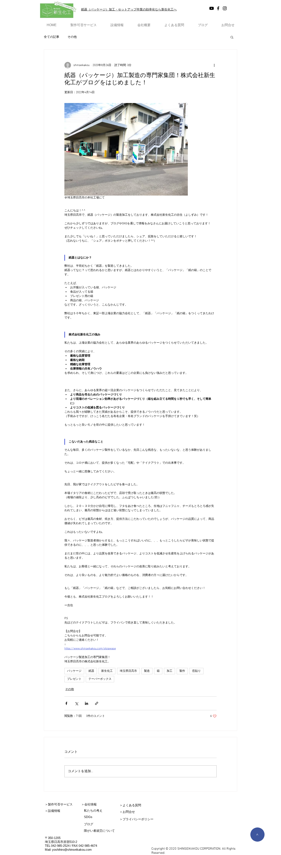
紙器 (91, 671)
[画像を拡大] (126, 149)
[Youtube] (211, 8)
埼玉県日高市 (128, 671)
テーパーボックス (99, 679)
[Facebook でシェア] (66, 703)
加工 (169, 671)
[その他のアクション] (214, 65)
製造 (147, 671)
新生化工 (107, 671)
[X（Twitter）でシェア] (76, 703)
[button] (232, 37)
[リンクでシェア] (97, 703)
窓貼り (196, 671)
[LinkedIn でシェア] (86, 703)
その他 (72, 37)
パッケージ (74, 671)
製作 (182, 671)
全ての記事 (51, 37)
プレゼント (74, 679)
